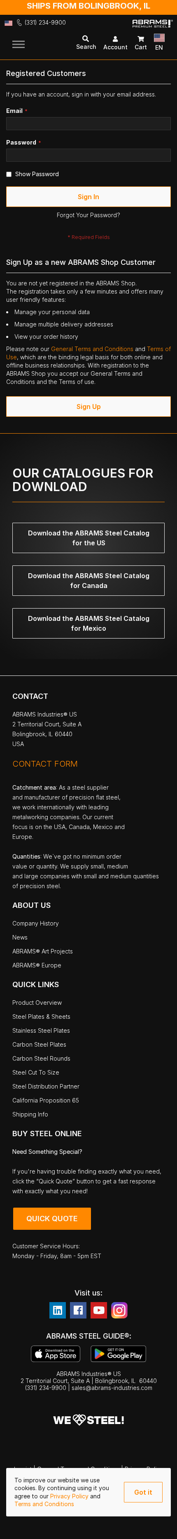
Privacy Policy (70, 1496)
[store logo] (153, 30)
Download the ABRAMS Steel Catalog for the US (88, 538)
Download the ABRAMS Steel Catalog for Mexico (88, 623)
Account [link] (115, 47)
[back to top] (158, 1526)
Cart (141, 47)
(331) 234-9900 (45, 22)
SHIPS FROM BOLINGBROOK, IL (88, 6)
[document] (88, 1492)
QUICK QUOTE (52, 1218)
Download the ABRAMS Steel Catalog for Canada (88, 581)
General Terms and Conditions (93, 348)
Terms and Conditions (44, 1503)
